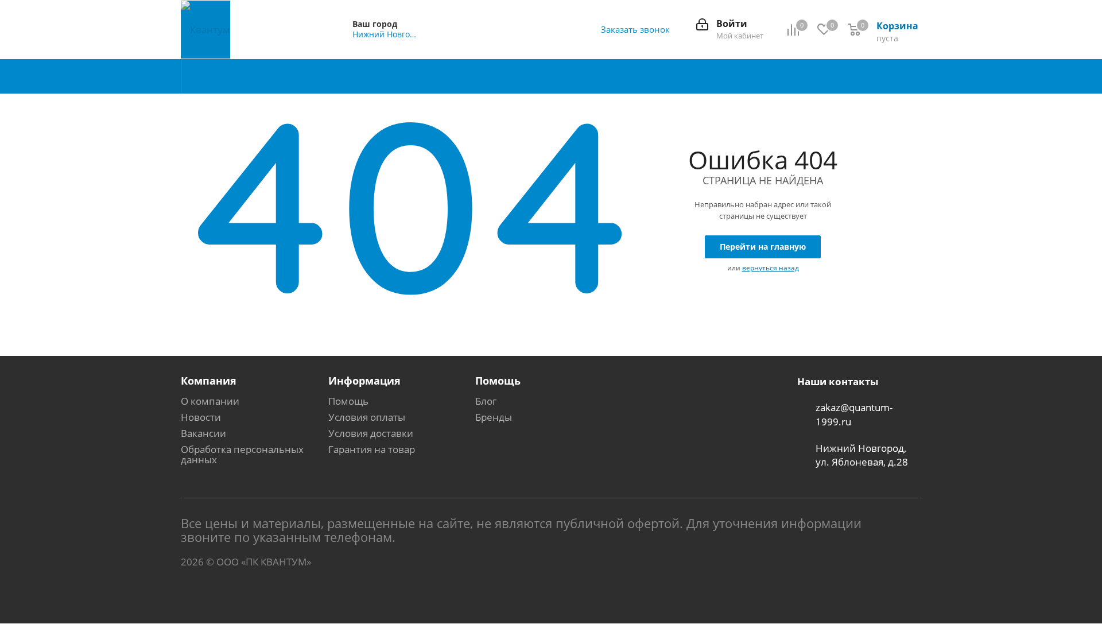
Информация (364, 380)
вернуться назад (770, 268)
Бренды (493, 417)
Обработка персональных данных (242, 454)
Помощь (348, 401)
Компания (208, 380)
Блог (485, 401)
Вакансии (203, 433)
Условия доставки (370, 433)
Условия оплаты (366, 417)
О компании (210, 401)
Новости (201, 417)
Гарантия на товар (371, 449)
